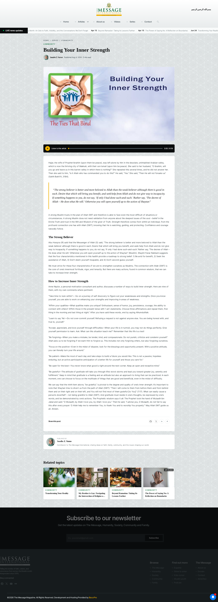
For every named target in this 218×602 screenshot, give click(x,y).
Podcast (177, 582)
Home (66, 21)
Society (155, 575)
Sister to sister (180, 571)
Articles (81, 21)
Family (155, 582)
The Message (158, 567)
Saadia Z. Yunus (64, 441)
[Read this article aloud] (47, 148)
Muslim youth (180, 579)
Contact (148, 21)
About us (100, 21)
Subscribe (154, 538)
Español (177, 567)
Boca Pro (93, 597)
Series (132, 21)
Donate (201, 571)
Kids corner (179, 575)
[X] (6, 583)
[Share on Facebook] (150, 421)
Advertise (202, 579)
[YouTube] (11, 583)
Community (67, 40)
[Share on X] (156, 421)
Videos (117, 21)
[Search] (158, 22)
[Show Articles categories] (88, 21)
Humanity (156, 571)
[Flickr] (15, 583)
